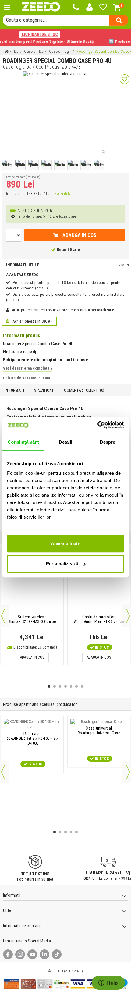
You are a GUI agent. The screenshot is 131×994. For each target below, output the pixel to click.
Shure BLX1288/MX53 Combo (32, 619)
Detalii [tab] (66, 442)
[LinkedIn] (44, 954)
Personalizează (62, 563)
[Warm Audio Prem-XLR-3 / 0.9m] (98, 582)
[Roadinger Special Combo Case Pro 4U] (7, 165)
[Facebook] (8, 954)
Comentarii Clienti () (84, 390)
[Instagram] (20, 954)
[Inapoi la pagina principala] (6, 51)
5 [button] (71, 686)
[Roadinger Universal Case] (98, 721)
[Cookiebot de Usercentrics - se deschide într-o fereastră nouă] (97, 425)
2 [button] (54, 686)
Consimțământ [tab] (23, 442)
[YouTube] (32, 954)
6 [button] (76, 686)
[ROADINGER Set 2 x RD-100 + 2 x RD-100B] (32, 724)
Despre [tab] (107, 442)
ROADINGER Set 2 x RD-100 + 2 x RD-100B (32, 738)
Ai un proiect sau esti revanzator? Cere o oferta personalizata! (63, 310)
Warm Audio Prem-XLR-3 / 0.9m (99, 619)
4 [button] (65, 686)
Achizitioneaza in (32, 321)
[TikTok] (57, 954)
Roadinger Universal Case (99, 730)
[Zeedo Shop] (41, 7)
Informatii (15, 390)
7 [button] (82, 686)
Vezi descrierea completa (27, 368)
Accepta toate (65, 543)
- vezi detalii (64, 193)
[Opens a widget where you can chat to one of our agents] (108, 983)
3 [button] (60, 686)
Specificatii (44, 390)
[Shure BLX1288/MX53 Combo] (32, 582)
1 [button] (49, 686)
